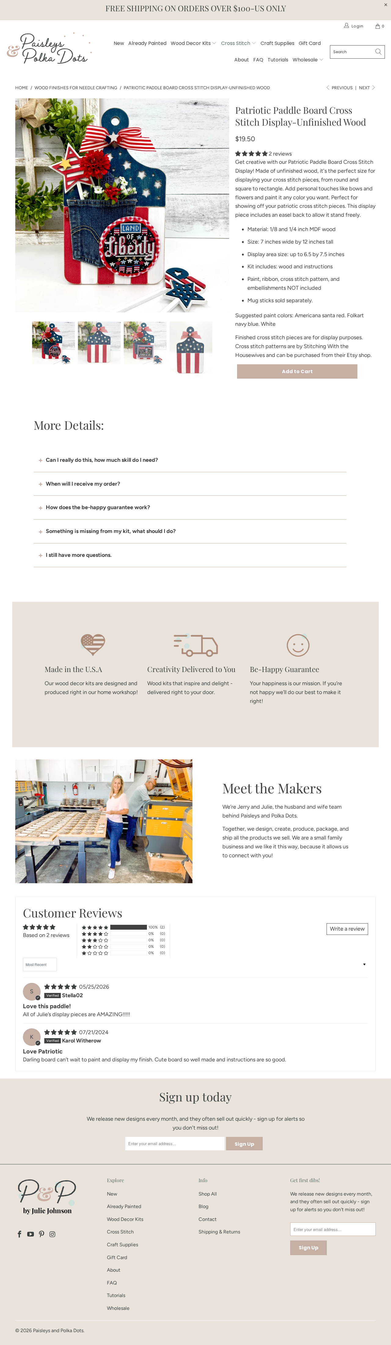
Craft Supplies (277, 43)
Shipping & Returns (219, 1232)
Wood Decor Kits (191, 43)
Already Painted (147, 43)
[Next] (224, 205)
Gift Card (310, 43)
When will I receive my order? (83, 483)
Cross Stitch (236, 43)
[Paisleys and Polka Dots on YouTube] (30, 1235)
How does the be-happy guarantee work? (98, 507)
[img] (60, 986)
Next (365, 87)
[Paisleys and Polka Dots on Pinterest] (41, 1235)
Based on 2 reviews (46, 935)
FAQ (258, 59)
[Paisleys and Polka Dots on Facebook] (19, 1235)
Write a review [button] (347, 928)
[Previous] (20, 205)
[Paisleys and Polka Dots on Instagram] (52, 1235)
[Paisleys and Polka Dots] (49, 50)
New (119, 43)
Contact (208, 1219)
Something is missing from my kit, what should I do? (111, 531)
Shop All (208, 1194)
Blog (203, 1206)
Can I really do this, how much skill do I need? (102, 460)
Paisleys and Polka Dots (58, 1330)
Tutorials (278, 59)
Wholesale (306, 59)
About (241, 59)
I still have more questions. (78, 555)
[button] (251, 153)
